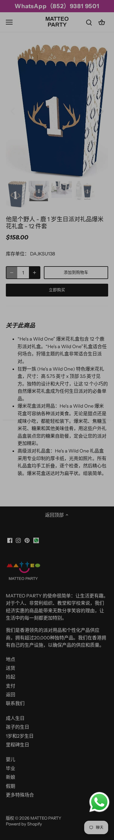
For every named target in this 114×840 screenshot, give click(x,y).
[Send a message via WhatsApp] (99, 802)
